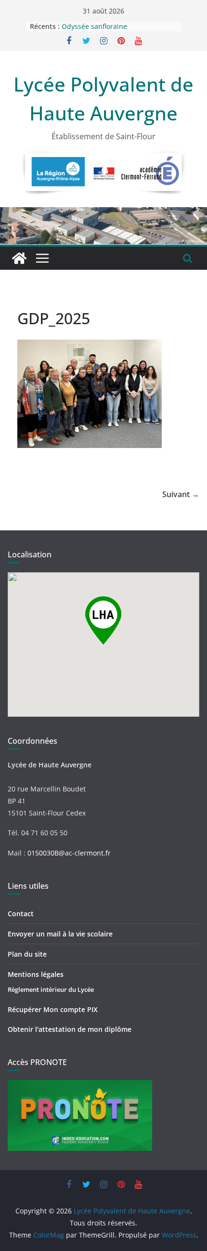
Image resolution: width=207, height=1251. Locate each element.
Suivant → (180, 494)
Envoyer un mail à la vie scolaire (60, 933)
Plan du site (27, 954)
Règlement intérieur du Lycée (51, 989)
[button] (103, 620)
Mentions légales (36, 974)
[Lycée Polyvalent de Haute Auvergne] (19, 258)
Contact (21, 913)
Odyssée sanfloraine (94, 26)
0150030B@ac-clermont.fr (69, 852)
